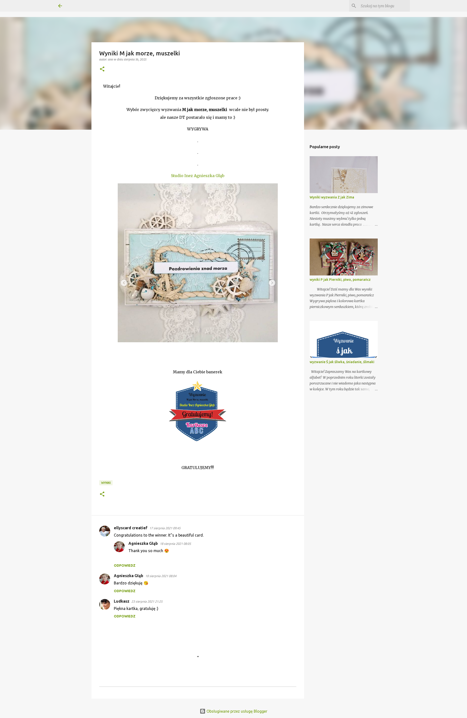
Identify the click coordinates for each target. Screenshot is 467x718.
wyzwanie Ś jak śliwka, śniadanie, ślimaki (342, 362)
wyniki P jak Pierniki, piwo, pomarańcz (340, 280)
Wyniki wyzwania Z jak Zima (332, 197)
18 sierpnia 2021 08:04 (160, 576)
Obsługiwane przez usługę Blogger (236, 711)
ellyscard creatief (130, 528)
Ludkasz (121, 601)
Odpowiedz (124, 565)
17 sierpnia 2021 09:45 (164, 528)
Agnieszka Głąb (143, 543)
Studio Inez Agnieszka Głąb (197, 175)
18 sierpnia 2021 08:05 (175, 543)
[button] (102, 69)
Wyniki (106, 482)
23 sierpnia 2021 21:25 (146, 601)
